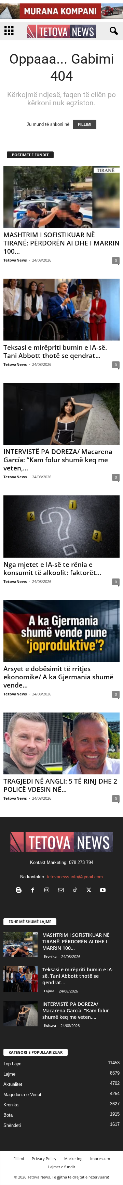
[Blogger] (20, 890)
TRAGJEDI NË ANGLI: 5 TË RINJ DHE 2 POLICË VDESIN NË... (60, 785)
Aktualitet (12, 1084)
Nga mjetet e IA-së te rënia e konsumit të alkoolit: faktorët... (52, 568)
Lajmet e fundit (61, 1166)
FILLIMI (84, 124)
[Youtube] (103, 890)
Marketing (73, 1158)
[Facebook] (34, 890)
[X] (90, 890)
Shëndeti (12, 1125)
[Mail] (62, 890)
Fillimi (18, 1158)
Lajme (49, 990)
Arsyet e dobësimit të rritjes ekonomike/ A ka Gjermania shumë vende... (58, 677)
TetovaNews (15, 260)
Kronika (50, 956)
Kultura (50, 1025)
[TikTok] (76, 890)
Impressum (100, 1158)
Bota (8, 1115)
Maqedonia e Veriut (22, 1094)
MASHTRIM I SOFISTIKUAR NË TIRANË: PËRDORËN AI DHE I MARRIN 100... (61, 243)
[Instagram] (48, 890)
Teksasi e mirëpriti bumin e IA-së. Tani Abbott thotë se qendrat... (55, 351)
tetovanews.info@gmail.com (75, 876)
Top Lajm (12, 1063)
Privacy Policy (44, 1158)
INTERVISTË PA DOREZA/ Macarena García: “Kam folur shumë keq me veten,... (57, 459)
